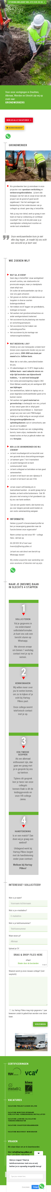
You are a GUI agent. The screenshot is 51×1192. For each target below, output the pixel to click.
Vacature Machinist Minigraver (22, 1132)
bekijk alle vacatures (18, 120)
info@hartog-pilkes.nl (22, 1152)
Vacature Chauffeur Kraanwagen (23, 1125)
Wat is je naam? (15, 898)
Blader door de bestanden (28, 963)
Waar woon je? (15, 935)
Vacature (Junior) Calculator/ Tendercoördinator (22, 1120)
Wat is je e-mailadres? (18, 910)
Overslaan (26, 1187)
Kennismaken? (16, 128)
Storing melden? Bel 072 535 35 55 (26, 2)
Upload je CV (28, 956)
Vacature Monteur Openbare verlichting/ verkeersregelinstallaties (26, 1113)
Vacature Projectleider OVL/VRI (22, 1106)
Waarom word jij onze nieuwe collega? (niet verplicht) (26, 972)
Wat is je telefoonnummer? (20, 923)
